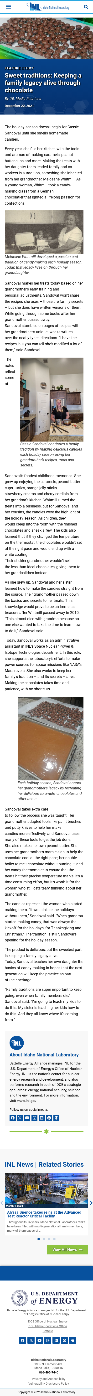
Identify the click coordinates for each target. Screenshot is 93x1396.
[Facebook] (13, 1118)
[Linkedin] (42, 1118)
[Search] (86, 7)
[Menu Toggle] (8, 6)
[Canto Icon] (56, 1118)
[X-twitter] (20, 1118)
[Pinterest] (49, 1118)
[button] (38, 1239)
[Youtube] (27, 1118)
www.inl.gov (26, 1101)
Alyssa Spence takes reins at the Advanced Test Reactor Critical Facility (44, 1214)
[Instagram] (34, 1118)
